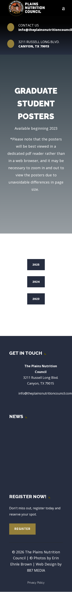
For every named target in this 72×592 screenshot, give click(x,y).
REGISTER (22, 528)
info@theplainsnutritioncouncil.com (45, 393)
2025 (36, 264)
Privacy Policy (36, 582)
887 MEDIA (36, 570)
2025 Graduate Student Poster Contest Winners (42, 448)
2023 (36, 299)
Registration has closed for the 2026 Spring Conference (42, 431)
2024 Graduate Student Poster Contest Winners (42, 463)
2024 (36, 282)
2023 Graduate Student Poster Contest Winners (42, 477)
